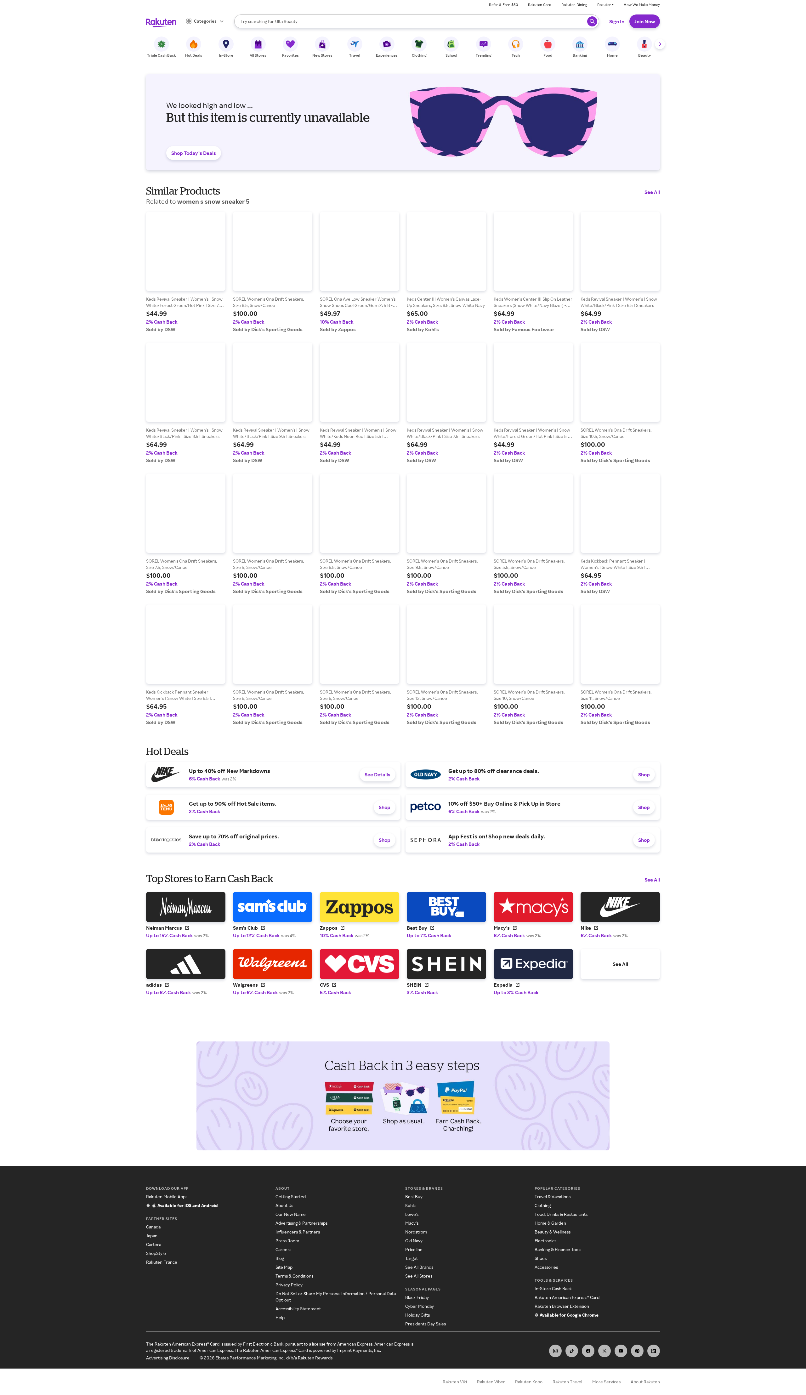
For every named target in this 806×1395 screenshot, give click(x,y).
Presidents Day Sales (425, 1323)
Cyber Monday (419, 1306)
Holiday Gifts (417, 1315)
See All (652, 192)
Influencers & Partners (297, 1231)
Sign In (616, 21)
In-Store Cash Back (553, 1288)
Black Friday (417, 1297)
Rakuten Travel (567, 1381)
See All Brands (419, 1267)
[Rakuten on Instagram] (555, 1351)
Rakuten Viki (455, 1381)
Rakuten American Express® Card (567, 1297)
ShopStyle (156, 1253)
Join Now (644, 21)
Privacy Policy (289, 1284)
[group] (185, 272)
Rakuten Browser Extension (562, 1306)
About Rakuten (645, 1381)
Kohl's (410, 1205)
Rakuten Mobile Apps (166, 1196)
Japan (151, 1235)
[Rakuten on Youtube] (621, 1351)
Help (280, 1317)
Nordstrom (416, 1231)
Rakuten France (161, 1262)
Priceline (414, 1249)
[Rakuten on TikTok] (571, 1351)
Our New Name (290, 1214)
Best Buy (414, 1196)
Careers (283, 1249)
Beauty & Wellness (552, 1231)
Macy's (411, 1223)
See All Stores (418, 1276)
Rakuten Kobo (528, 1381)
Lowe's (411, 1214)
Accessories (546, 1267)
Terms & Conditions (294, 1276)
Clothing (543, 1205)
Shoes (541, 1258)
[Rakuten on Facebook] (588, 1351)
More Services (606, 1381)
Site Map (283, 1267)
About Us (284, 1205)
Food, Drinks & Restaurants (561, 1214)
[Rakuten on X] (604, 1351)
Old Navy (414, 1240)
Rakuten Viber (491, 1381)
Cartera (153, 1244)
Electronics (545, 1240)
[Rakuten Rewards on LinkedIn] (653, 1351)
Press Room (287, 1240)
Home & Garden (550, 1223)
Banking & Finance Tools (558, 1249)
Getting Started (290, 1196)
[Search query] (592, 21)
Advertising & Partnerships (301, 1223)
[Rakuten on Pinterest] (637, 1351)
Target (411, 1258)
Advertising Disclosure (168, 1357)
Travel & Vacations (552, 1196)
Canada (153, 1226)
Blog (279, 1258)
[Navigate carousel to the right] (660, 44)
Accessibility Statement (298, 1308)
